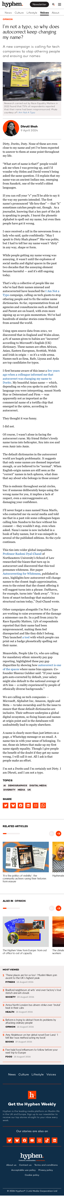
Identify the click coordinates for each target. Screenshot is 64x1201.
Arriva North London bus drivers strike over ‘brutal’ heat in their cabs (33, 1006)
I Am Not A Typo (26, 112)
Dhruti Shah (29, 126)
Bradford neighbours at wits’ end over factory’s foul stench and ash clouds (33, 991)
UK (29, 790)
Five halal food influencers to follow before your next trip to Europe (31, 1051)
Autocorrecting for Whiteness (21, 573)
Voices (44, 13)
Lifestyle (32, 13)
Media (21, 790)
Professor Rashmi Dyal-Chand (22, 554)
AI (4, 786)
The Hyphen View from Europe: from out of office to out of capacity (25, 952)
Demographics (17, 786)
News (8, 13)
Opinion (8, 19)
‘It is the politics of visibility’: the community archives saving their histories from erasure (25, 878)
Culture (19, 13)
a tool (26, 637)
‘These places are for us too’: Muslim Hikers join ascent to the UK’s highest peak (31, 976)
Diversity (9, 790)
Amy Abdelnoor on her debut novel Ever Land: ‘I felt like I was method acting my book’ (32, 1036)
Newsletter (39, 4)
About (55, 13)
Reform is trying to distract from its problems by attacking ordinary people (31, 1021)
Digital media (38, 786)
